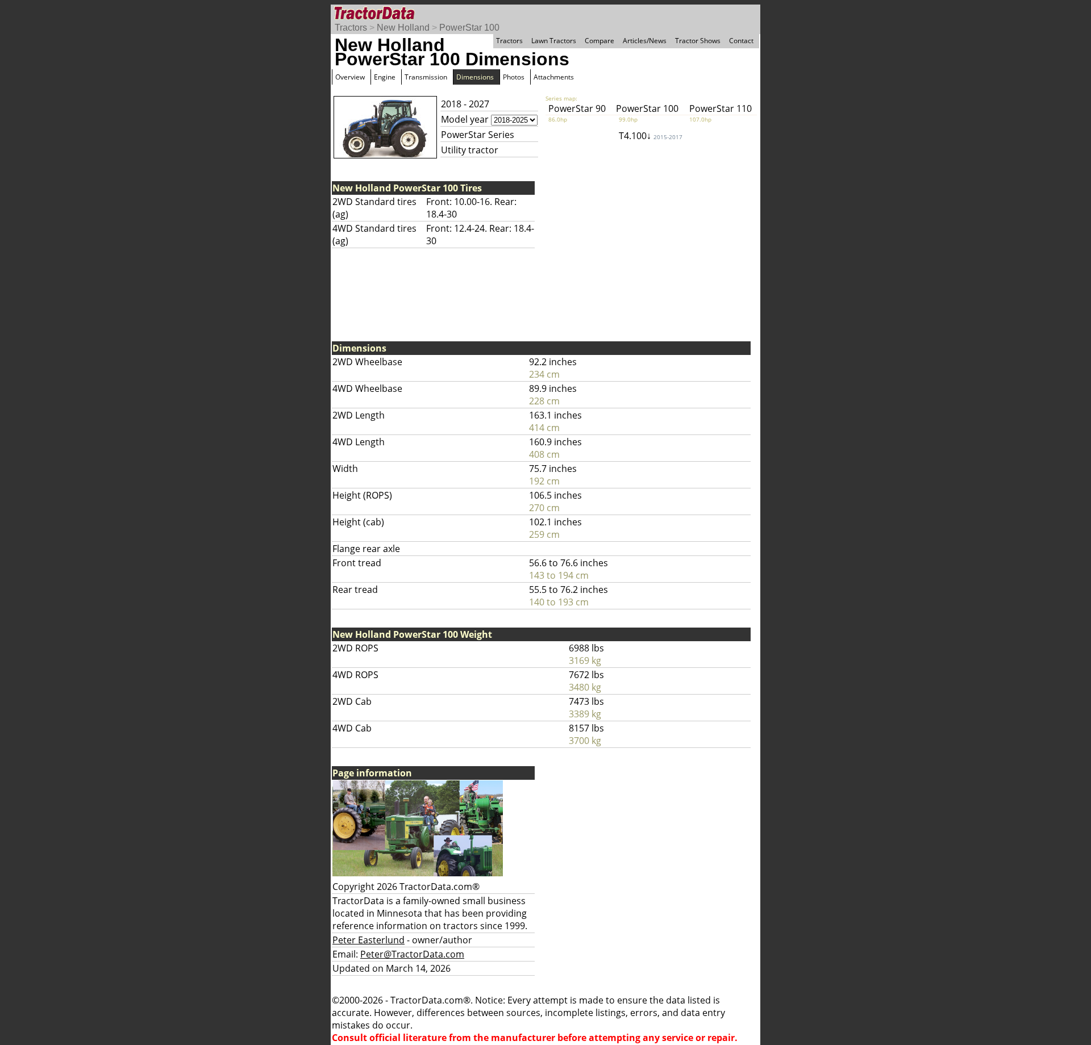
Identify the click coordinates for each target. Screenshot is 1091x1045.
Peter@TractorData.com (412, 954)
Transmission (426, 77)
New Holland (403, 27)
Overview (350, 77)
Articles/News (645, 40)
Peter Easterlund (368, 940)
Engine (384, 77)
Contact (741, 40)
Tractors (351, 27)
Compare (599, 40)
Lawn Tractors (553, 40)
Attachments (554, 77)
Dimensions (475, 77)
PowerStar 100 (469, 27)
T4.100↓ (650, 135)
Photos (513, 77)
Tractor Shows (698, 40)
